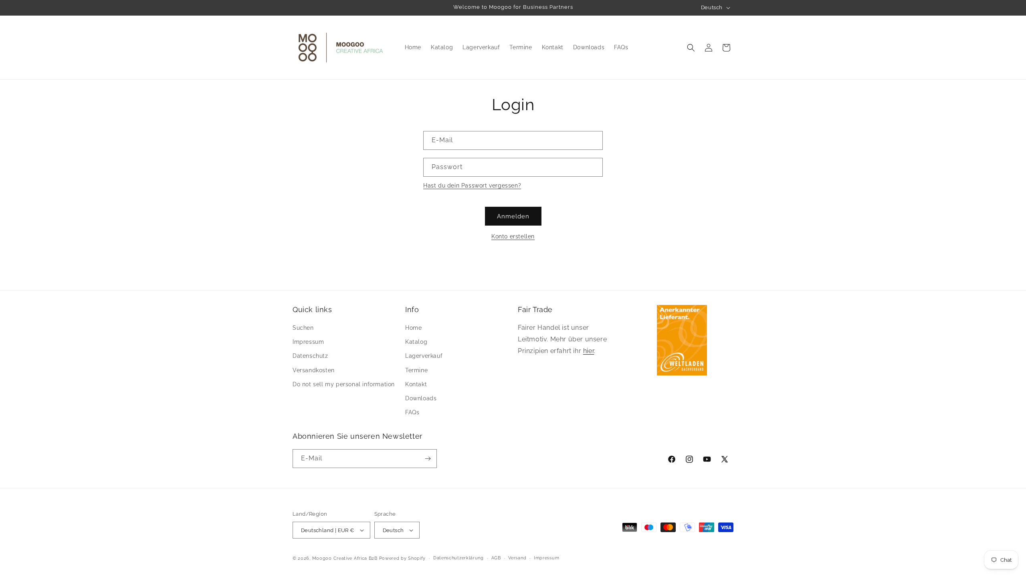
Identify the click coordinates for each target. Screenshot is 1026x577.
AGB (496, 558)
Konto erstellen (513, 236)
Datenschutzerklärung (458, 558)
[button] (691, 47)
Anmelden (513, 216)
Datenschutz (310, 356)
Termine (416, 370)
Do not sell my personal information (344, 384)
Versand (517, 558)
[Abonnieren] (427, 458)
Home (413, 328)
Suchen (303, 328)
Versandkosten (314, 370)
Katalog (416, 342)
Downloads (420, 398)
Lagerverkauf (423, 356)
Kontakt (416, 384)
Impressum (308, 342)
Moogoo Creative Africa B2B (345, 558)
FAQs (412, 412)
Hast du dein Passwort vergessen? (472, 185)
